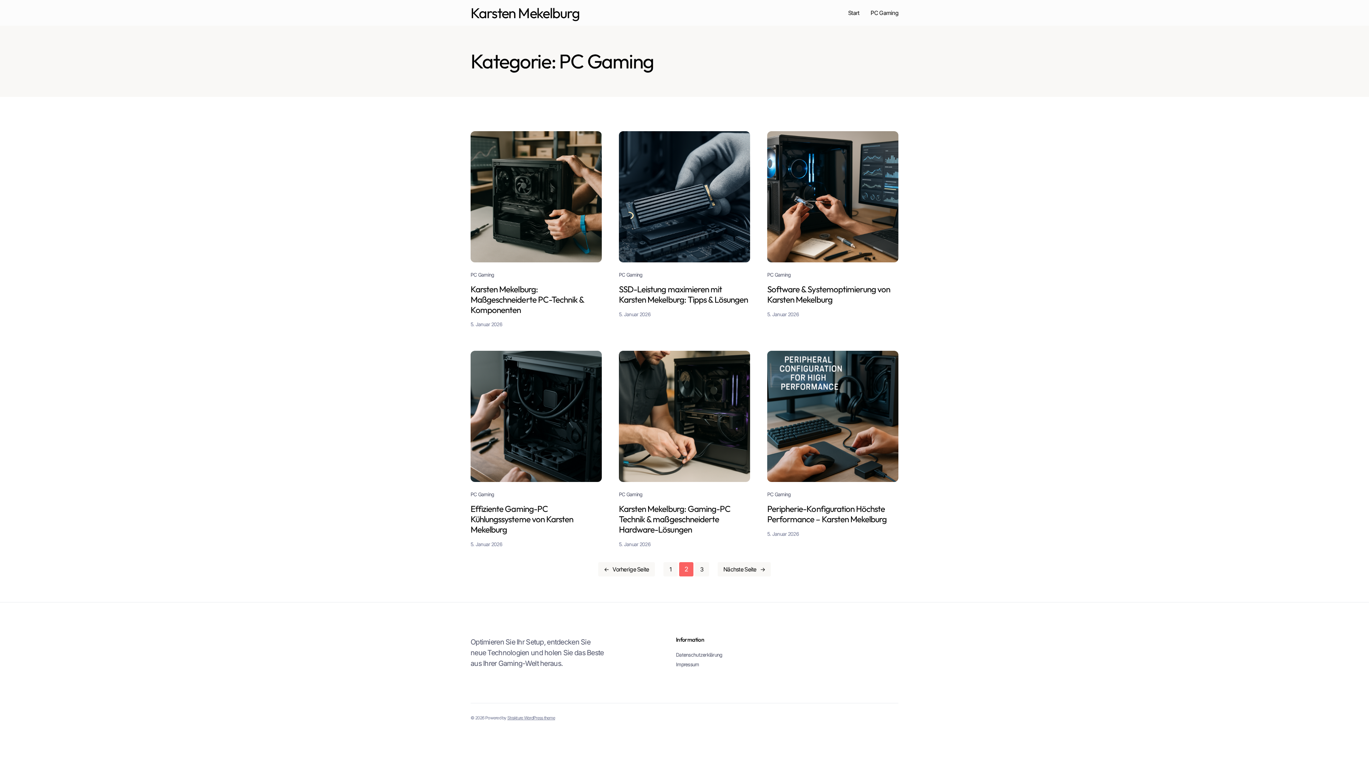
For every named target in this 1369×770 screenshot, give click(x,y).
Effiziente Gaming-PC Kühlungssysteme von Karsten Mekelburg (522, 519)
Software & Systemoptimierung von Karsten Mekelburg (828, 294)
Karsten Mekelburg (525, 13)
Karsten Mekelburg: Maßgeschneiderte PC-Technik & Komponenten (527, 299)
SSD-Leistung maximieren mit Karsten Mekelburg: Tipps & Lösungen (683, 294)
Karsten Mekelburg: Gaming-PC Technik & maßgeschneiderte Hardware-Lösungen (674, 519)
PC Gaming (482, 275)
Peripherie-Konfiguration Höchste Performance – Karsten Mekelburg (827, 513)
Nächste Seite (744, 569)
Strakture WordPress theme (531, 717)
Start (853, 12)
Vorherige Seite (626, 569)
